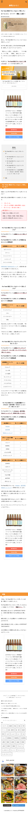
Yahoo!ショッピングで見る (14, 137)
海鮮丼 (23, 730)
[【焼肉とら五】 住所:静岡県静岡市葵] (7, 783)
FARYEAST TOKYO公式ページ (9, 266)
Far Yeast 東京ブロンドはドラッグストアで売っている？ (15, 166)
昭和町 (23, 742)
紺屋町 (12, 742)
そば (23, 734)
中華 (23, 726)
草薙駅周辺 (16, 738)
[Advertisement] (14, 577)
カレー (18, 734)
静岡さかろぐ (14, 5)
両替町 (8, 746)
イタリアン (4, 726)
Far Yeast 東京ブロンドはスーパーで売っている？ (15, 162)
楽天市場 (7, 429)
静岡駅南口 (9, 738)
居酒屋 (10, 726)
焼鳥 (3, 734)
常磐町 (13, 746)
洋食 (19, 726)
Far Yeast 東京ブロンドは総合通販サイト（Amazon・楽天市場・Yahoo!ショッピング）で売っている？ (15, 171)
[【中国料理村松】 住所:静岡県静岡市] (20, 796)
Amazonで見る (14, 133)
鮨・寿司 (18, 730)
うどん (3, 738)
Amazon (8, 426)
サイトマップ (18, 697)
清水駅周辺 (23, 738)
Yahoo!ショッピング (7, 433)
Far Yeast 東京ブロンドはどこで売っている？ (14, 152)
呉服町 (17, 742)
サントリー (13, 750)
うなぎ (7, 734)
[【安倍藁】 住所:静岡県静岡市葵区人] (20, 783)
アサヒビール (20, 746)
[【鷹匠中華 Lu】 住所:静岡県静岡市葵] (7, 770)
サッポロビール (5, 750)
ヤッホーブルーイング (6, 754)
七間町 (3, 742)
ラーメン (4, 730)
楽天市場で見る (14, 129)
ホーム (5, 695)
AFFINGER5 (21, 810)
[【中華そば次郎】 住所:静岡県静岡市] (20, 770)
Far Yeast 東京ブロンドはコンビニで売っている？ (15, 157)
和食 (15, 726)
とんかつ (13, 734)
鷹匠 (8, 742)
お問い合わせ (11, 697)
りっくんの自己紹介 (12, 695)
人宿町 (3, 746)
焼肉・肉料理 (11, 730)
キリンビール (20, 750)
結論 (6, 178)
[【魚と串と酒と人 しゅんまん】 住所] (7, 796)
